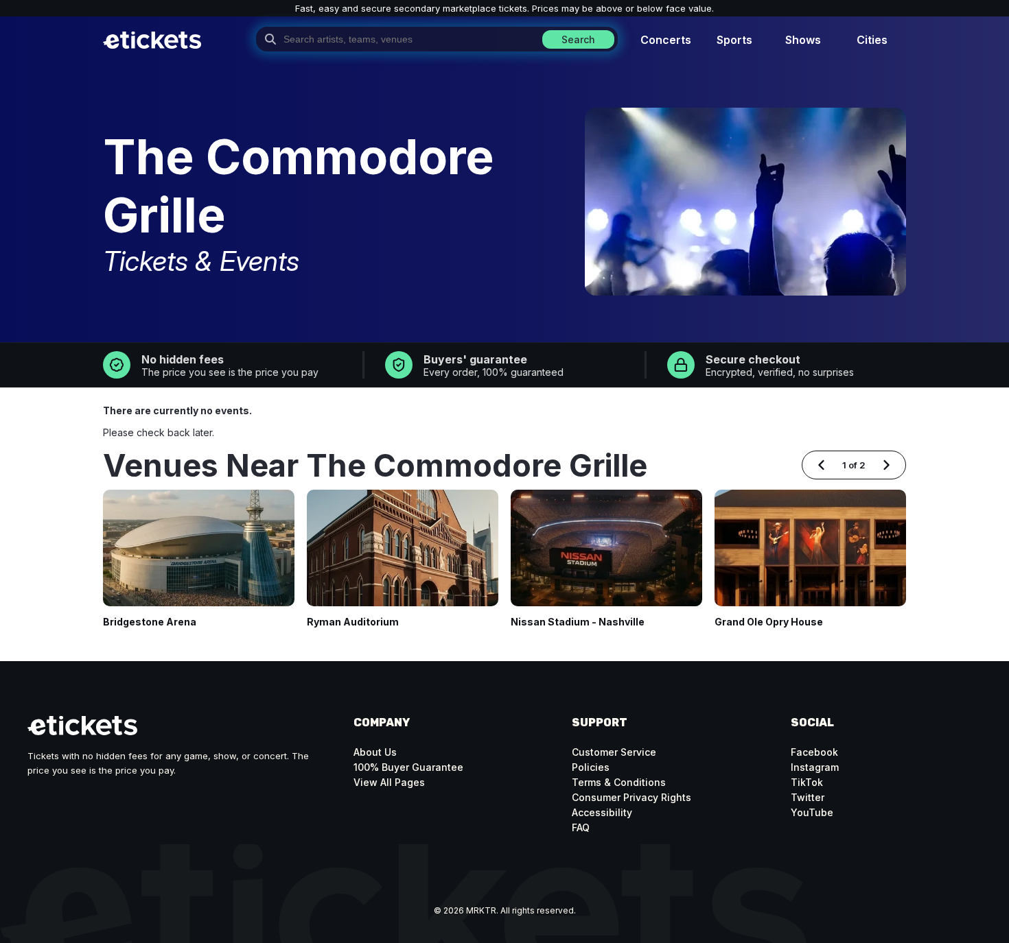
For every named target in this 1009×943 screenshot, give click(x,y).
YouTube (812, 812)
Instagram (815, 767)
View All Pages (389, 782)
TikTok (807, 782)
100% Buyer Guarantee (408, 767)
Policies (591, 767)
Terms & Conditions (619, 782)
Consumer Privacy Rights (631, 797)
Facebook (814, 752)
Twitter (807, 797)
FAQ (581, 827)
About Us (375, 752)
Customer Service (614, 752)
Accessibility (602, 812)
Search (578, 39)
